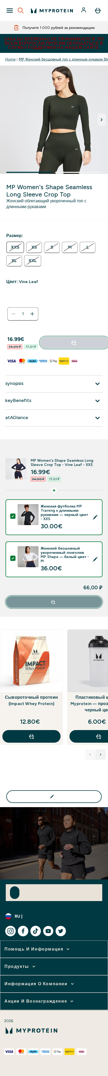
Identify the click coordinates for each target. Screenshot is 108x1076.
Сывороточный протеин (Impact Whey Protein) (31, 700)
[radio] (15, 247)
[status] (22, 314)
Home (10, 59)
